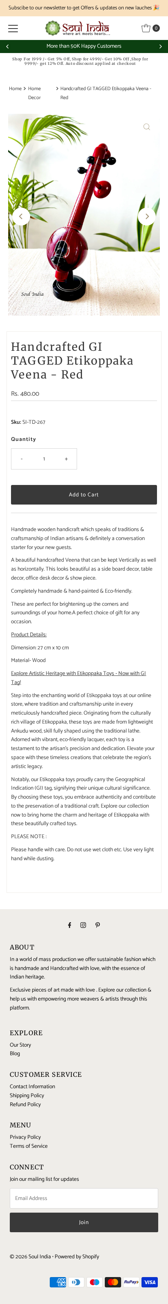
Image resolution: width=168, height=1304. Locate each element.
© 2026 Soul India (30, 1256)
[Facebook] (69, 925)
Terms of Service (29, 1146)
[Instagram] (83, 925)
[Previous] (8, 46)
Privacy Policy (25, 1137)
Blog (15, 1053)
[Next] (160, 46)
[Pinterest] (97, 925)
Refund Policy (25, 1104)
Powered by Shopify (77, 1256)
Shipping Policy (27, 1095)
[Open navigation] (13, 28)
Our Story (20, 1045)
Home (15, 89)
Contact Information (32, 1086)
